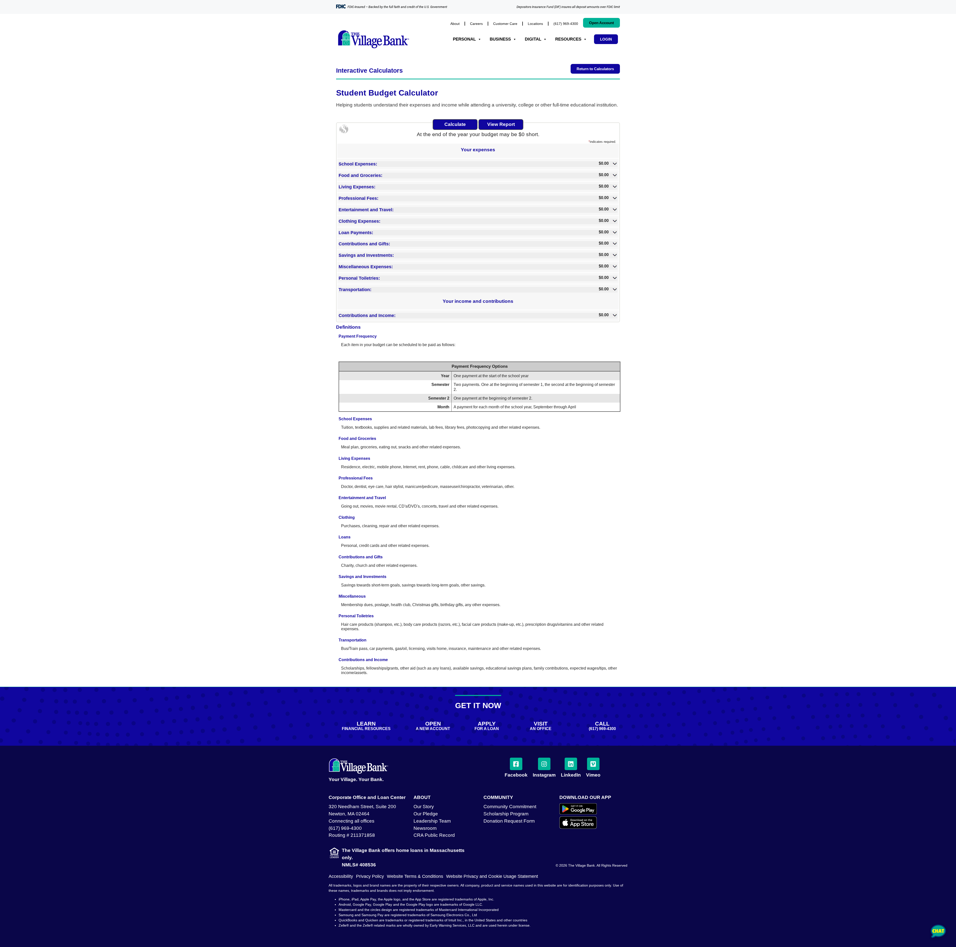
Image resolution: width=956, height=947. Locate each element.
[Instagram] (544, 764)
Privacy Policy (370, 876)
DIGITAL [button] (533, 39)
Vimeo (593, 775)
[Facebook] (516, 764)
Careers (476, 24)
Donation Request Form (509, 821)
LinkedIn (571, 775)
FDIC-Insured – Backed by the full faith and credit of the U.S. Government (397, 7)
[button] (478, 163)
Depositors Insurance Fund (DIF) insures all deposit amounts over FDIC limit (568, 7)
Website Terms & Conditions (415, 876)
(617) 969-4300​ (565, 24)
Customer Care (505, 24)
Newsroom (425, 828)
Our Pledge (426, 813)
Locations (535, 24)
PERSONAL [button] (464, 39)
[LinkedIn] (571, 764)
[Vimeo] (593, 764)
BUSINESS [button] (500, 39)
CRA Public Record (434, 835)
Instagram (544, 775)
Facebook (516, 775)
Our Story (424, 806)
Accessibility (341, 876)
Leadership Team (432, 821)
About (455, 24)
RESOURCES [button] (568, 39)
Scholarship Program (506, 813)
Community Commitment (509, 806)
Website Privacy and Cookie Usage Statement (492, 876)
